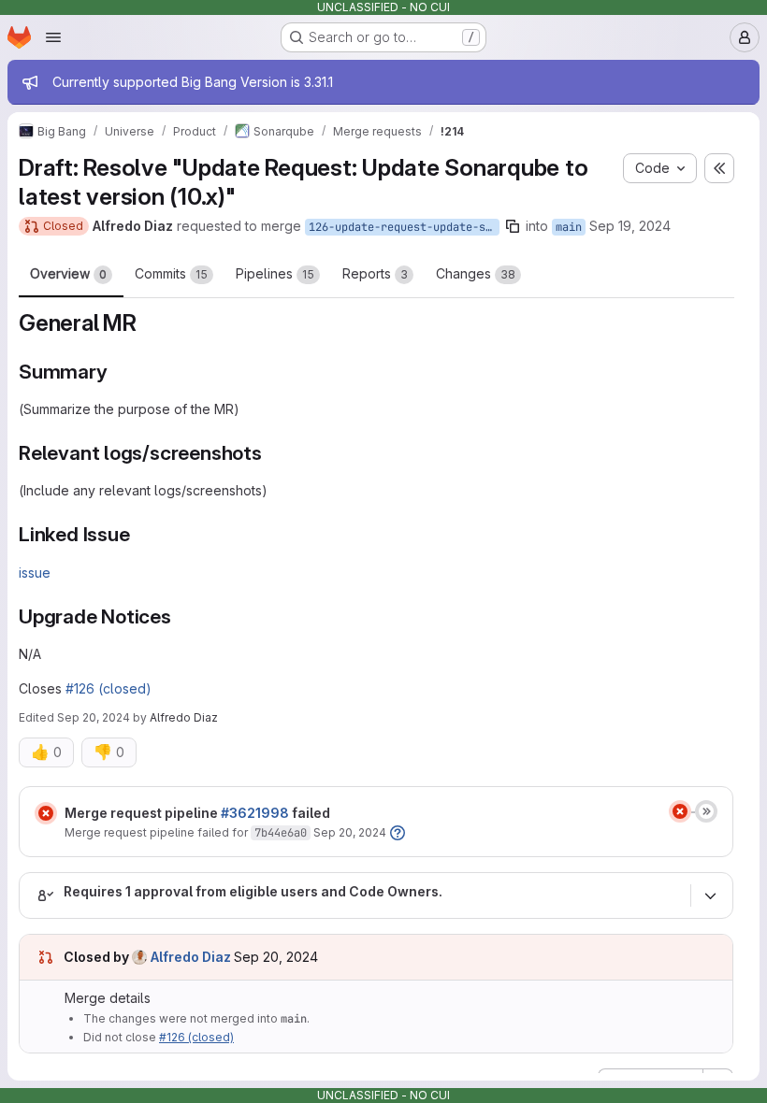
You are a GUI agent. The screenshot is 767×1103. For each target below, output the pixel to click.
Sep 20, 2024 (93, 717)
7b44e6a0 (280, 832)
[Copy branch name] (512, 226)
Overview (68, 273)
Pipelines (275, 273)
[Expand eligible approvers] (710, 895)
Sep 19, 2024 (630, 226)
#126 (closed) (108, 688)
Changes (475, 273)
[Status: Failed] (46, 813)
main (569, 227)
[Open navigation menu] (53, 37)
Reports (375, 273)
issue (35, 572)
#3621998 (255, 813)
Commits (171, 273)
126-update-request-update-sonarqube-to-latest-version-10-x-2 (404, 227)
